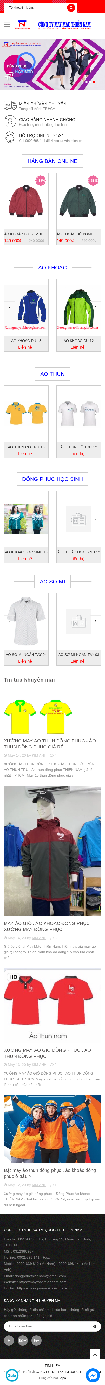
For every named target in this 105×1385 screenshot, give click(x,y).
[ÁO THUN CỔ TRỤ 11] (79, 414)
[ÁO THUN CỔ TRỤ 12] (26, 414)
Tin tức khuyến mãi (29, 680)
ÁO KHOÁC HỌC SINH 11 (79, 552)
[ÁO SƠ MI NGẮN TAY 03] (26, 621)
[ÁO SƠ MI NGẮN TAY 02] (79, 621)
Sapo (62, 1378)
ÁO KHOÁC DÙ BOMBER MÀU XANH (35, 234)
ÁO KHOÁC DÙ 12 (26, 341)
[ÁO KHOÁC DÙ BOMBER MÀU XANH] (26, 201)
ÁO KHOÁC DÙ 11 (79, 341)
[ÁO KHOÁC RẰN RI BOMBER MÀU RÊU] (79, 201)
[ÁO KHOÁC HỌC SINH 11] (79, 519)
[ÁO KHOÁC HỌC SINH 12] (26, 519)
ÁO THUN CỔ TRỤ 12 (26, 447)
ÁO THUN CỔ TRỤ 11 (79, 447)
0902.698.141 (28, 1257)
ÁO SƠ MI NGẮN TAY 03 (26, 655)
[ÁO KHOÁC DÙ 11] (79, 307)
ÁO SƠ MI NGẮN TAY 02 (78, 655)
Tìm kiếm (53, 1366)
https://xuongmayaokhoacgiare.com (46, 1288)
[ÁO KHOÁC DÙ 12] (26, 307)
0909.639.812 (28, 1264)
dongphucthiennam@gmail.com (40, 1276)
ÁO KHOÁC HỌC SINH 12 (26, 552)
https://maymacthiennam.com (43, 1282)
